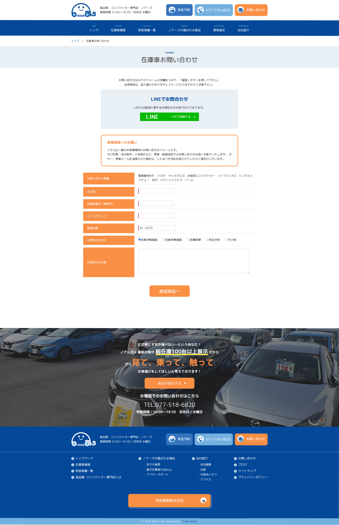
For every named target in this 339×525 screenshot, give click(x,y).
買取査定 (219, 28)
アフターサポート (158, 474)
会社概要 (205, 464)
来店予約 (214, 240)
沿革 (203, 469)
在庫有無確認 (173, 240)
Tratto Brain (189, 521)
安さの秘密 (153, 464)
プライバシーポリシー (253, 477)
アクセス (205, 479)
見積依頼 (195, 240)
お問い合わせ (247, 458)
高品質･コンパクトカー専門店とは (98, 477)
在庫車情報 (118, 28)
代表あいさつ (208, 474)
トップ (93, 28)
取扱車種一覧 (147, 28)
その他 (232, 240)
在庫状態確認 (149, 240)
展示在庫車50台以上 (159, 469)
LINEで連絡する (181, 116)
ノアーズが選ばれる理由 (184, 28)
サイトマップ (247, 471)
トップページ (84, 458)
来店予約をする (169, 383)
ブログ (242, 465)
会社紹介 (243, 28)
